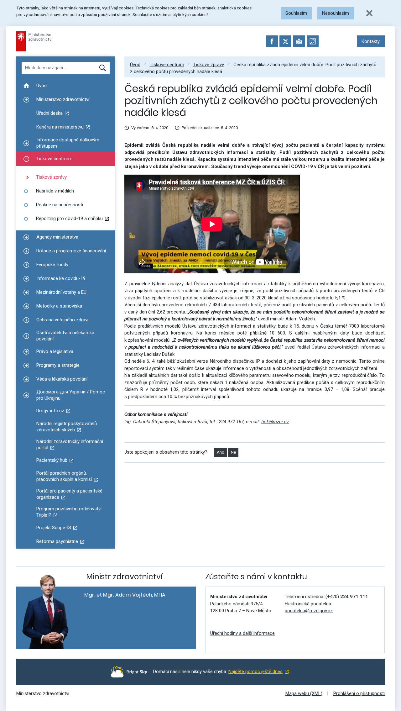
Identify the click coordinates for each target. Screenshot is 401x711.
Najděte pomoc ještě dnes (255, 671)
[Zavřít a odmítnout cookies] (369, 13)
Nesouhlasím (335, 13)
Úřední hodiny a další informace (242, 633)
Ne (233, 452)
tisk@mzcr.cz (275, 421)
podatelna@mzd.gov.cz (309, 611)
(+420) (346, 596)
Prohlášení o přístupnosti (359, 693)
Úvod (135, 64)
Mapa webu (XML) (303, 693)
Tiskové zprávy (208, 64)
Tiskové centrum (167, 64)
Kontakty (371, 41)
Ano (220, 452)
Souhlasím (296, 13)
